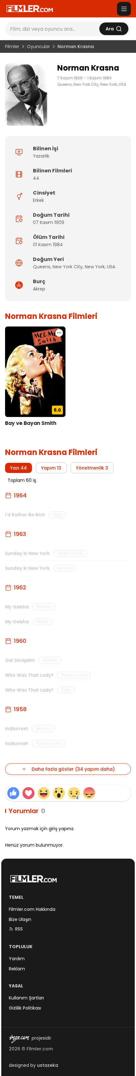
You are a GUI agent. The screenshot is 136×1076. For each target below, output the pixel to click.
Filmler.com (40, 1049)
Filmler (12, 46)
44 (36, 178)
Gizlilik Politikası (25, 1008)
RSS (19, 929)
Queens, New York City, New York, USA (91, 84)
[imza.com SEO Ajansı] (19, 1039)
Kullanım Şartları (26, 998)
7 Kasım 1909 (70, 78)
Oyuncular (38, 46)
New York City (68, 267)
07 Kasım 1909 (48, 222)
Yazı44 (18, 468)
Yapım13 (51, 468)
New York (95, 267)
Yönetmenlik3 (92, 468)
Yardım (17, 958)
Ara (110, 29)
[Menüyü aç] (124, 9)
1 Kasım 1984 (99, 78)
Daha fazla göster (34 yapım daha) (73, 769)
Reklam (17, 969)
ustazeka (47, 1065)
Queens (41, 267)
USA (111, 267)
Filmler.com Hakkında (32, 909)
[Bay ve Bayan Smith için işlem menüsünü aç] (59, 333)
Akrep (39, 289)
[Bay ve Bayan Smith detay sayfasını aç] (35, 372)
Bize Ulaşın (20, 919)
